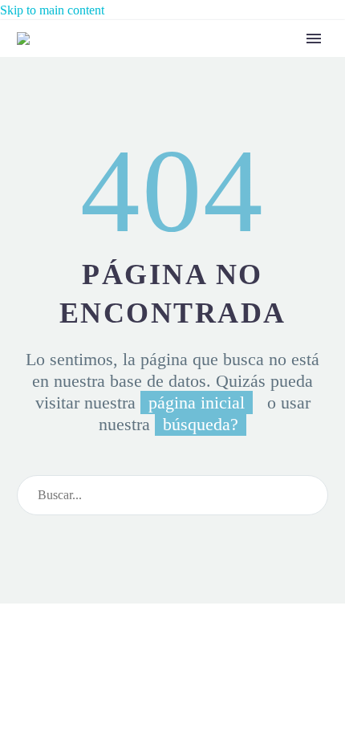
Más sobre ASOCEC (255, 63)
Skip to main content (52, 10)
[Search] (309, 495)
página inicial (196, 402)
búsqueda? (200, 424)
